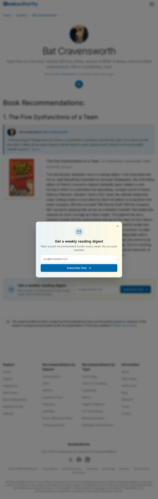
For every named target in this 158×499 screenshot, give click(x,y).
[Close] (117, 226)
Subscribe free (77, 268)
